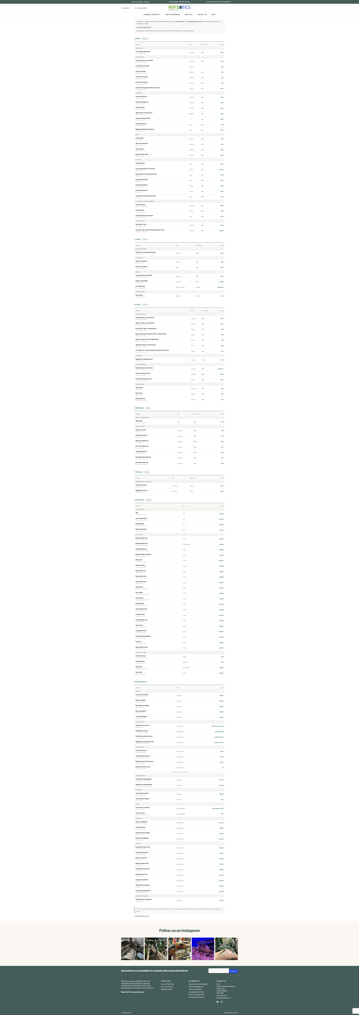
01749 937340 (142, 8)
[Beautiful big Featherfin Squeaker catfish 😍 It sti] (203, 949)
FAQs (213, 14)
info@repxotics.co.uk (224, 998)
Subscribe (233, 971)
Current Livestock (151, 14)
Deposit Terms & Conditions (198, 984)
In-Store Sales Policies (196, 997)
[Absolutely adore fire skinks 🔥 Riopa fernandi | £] (179, 949)
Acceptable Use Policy (196, 992)
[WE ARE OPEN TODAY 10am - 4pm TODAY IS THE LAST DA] (132, 949)
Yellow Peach (234, 1013)
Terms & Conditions (195, 989)
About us (189, 14)
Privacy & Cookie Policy (196, 994)
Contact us (202, 14)
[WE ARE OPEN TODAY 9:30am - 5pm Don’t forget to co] (156, 949)
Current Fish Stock (167, 984)
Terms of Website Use (196, 987)
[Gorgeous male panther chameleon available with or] (226, 949)
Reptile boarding (173, 14)
